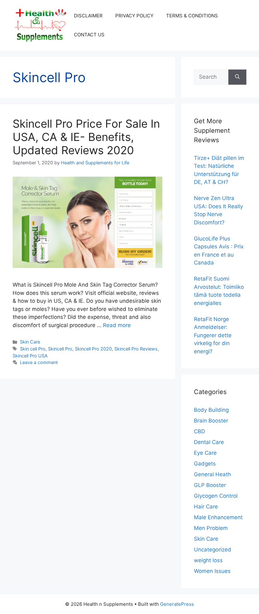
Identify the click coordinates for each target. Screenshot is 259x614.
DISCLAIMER (88, 16)
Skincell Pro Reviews (136, 348)
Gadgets (205, 463)
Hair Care (206, 506)
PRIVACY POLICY (134, 16)
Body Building (211, 410)
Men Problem (211, 528)
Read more (117, 325)
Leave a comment (39, 362)
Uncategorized (212, 549)
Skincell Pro (60, 348)
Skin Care (30, 341)
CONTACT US (89, 35)
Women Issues (212, 571)
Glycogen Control (216, 496)
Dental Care (209, 442)
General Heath (212, 474)
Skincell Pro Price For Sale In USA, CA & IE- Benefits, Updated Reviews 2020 (86, 137)
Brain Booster (211, 420)
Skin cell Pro (32, 348)
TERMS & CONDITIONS (192, 16)
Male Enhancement (218, 517)
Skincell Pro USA (30, 355)
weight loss (208, 560)
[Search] (237, 77)
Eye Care (205, 453)
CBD (199, 431)
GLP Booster (210, 485)
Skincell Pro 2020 (93, 348)
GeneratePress (177, 604)
